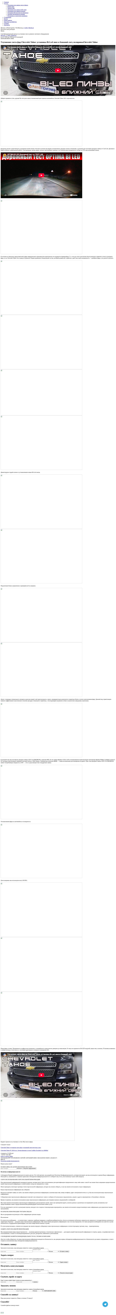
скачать (35, 1282)
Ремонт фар (10, 6)
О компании (7, 17)
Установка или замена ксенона (16, 11)
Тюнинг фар (11, 8)
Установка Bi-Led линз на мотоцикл (17, 12)
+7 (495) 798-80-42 (28, 28)
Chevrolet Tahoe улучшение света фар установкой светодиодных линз (21, 1147)
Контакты (7, 25)
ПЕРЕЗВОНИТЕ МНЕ (49, 1291)
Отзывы (6, 23)
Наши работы (8, 20)
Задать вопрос (64, 1262)
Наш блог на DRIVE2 (10, 22)
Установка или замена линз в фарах (17, 5)
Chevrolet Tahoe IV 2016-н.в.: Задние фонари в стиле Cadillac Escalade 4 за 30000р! (24, 1150)
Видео (6, 19)
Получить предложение (29, 1168)
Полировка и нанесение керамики (17, 16)
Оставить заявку (64, 1251)
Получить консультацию (66, 1273)
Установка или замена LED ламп (16, 9)
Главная (6, 2)
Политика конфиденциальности (10, 1161)
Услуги (6, 3)
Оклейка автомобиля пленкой (16, 14)
